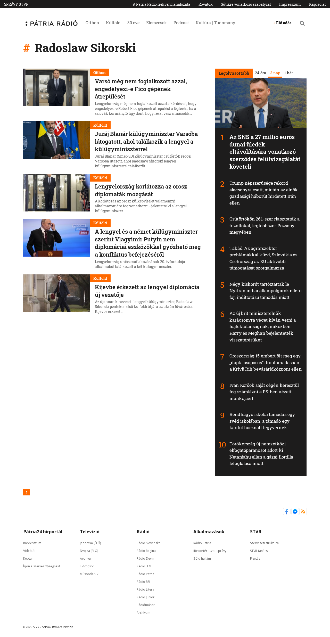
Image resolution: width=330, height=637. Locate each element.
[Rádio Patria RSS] (303, 514)
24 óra (260, 72)
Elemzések (156, 22)
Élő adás (284, 22)
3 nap (275, 72)
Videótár (29, 550)
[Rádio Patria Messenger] (295, 514)
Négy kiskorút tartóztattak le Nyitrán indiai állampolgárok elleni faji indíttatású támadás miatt (265, 290)
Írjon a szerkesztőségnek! (41, 566)
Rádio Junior (145, 597)
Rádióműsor (146, 604)
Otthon (92, 22)
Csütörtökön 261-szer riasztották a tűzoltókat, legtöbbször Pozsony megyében (264, 225)
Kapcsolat (317, 4)
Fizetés (255, 558)
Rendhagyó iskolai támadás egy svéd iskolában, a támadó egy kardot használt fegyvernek (262, 420)
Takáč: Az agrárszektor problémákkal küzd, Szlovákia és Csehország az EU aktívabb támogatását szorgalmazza (263, 258)
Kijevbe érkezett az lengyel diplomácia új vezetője (147, 290)
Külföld (113, 22)
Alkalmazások (208, 532)
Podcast (181, 22)
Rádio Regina (146, 550)
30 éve (133, 22)
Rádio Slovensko (149, 543)
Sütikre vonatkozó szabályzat (246, 4)
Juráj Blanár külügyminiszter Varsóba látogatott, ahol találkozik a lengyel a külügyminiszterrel (146, 141)
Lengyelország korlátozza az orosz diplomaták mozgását (141, 190)
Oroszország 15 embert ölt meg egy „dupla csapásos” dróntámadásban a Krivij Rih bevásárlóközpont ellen (265, 362)
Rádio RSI (143, 581)
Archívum (87, 558)
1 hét (288, 72)
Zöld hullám (202, 558)
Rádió (143, 532)
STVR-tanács (259, 550)
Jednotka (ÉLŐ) (90, 543)
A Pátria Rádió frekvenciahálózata (161, 4)
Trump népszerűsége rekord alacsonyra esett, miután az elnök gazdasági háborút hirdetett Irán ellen (263, 193)
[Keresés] (302, 23)
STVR (255, 532)
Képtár (28, 558)
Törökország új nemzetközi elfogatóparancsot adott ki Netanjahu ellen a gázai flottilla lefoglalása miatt (261, 454)
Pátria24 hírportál (42, 532)
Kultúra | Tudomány (215, 22)
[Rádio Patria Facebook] (287, 514)
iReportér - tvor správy (209, 550)
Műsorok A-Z (89, 573)
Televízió (90, 532)
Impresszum (290, 4)
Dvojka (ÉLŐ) (89, 550)
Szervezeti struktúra (264, 543)
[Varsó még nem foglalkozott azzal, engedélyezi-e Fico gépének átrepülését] (56, 93)
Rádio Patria (145, 573)
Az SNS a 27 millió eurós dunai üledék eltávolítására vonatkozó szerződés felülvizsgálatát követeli (264, 151)
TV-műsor (87, 566)
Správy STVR (16, 4)
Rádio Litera (145, 589)
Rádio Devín (145, 558)
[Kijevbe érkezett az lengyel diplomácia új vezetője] (56, 294)
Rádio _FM (144, 566)
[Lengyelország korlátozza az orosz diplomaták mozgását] (56, 194)
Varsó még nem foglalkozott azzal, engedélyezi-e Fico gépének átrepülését (141, 88)
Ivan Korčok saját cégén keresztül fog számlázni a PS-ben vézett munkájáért (264, 391)
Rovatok (206, 4)
